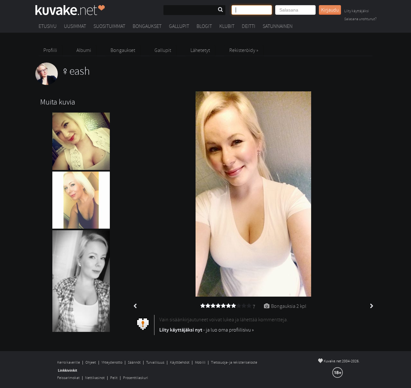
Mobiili (200, 362)
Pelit (114, 377)
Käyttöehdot (179, 362)
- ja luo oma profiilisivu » (206, 330)
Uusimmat (75, 26)
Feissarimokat (68, 377)
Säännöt (134, 362)
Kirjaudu (330, 10)
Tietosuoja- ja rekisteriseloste (234, 362)
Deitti (248, 26)
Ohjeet (90, 362)
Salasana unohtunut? (360, 19)
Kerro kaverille (68, 362)
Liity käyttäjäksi (356, 11)
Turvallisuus (155, 362)
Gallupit (179, 26)
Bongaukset (147, 26)
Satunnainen (278, 26)
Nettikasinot (95, 377)
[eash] (62, 83)
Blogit (204, 26)
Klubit (226, 26)
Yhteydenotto (111, 362)
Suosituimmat (109, 26)
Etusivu (48, 26)
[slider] (226, 305)
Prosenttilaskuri (135, 377)
